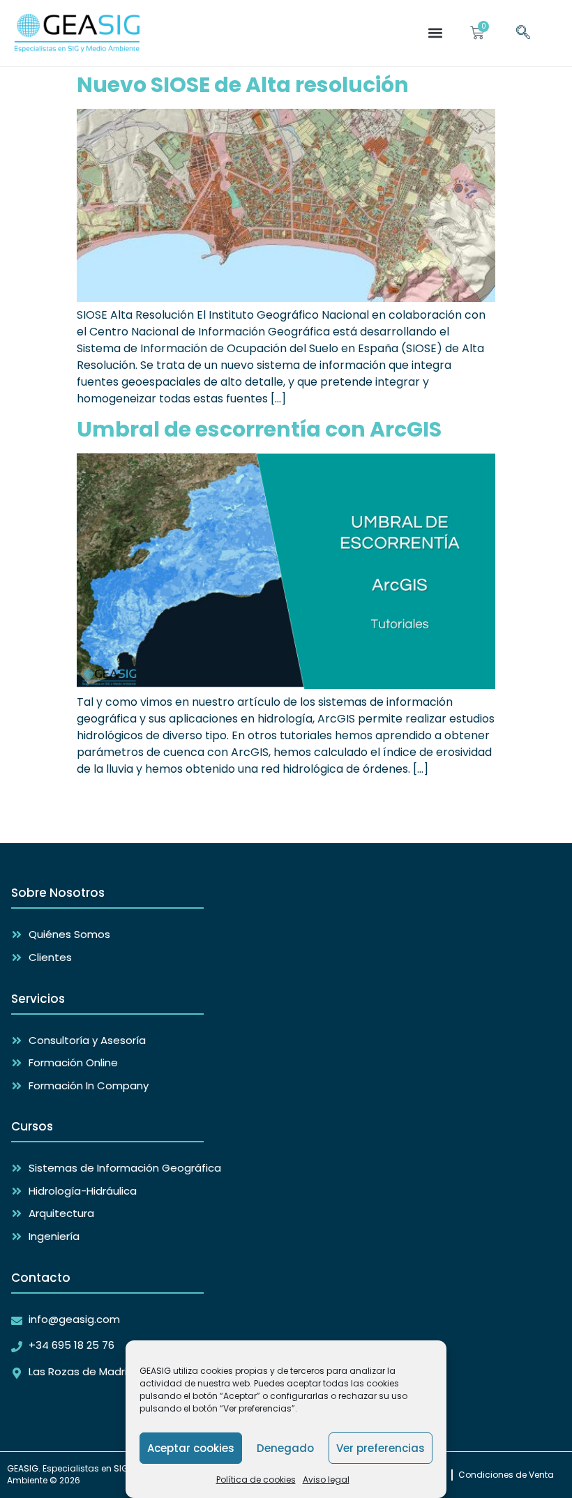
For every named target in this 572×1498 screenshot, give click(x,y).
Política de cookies (256, 1479)
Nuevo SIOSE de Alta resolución (243, 85)
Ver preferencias (380, 1448)
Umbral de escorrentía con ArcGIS (259, 429)
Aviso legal (326, 1479)
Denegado (285, 1448)
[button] (434, 33)
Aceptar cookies (190, 1448)
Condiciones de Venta (506, 1475)
